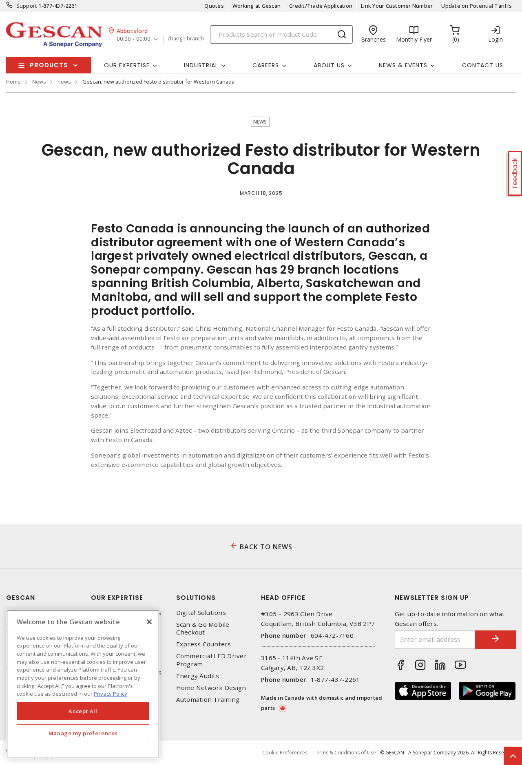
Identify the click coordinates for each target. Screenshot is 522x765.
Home (13, 81)
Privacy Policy (110, 693)
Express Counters (203, 644)
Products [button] (49, 65)
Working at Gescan (256, 5)
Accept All (83, 711)
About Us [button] (329, 65)
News (39, 81)
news (64, 81)
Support (26, 5)
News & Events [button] (403, 65)
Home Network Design (211, 688)
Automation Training (208, 699)
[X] (149, 622)
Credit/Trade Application (320, 5)
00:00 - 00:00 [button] (133, 38)
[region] (83, 684)
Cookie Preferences (284, 752)
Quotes (214, 5)
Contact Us (482, 65)
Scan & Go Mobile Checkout (203, 628)
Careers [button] (265, 65)
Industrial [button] (201, 65)
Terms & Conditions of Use (345, 752)
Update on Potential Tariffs (476, 5)
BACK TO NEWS (266, 546)
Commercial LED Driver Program (211, 660)
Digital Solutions (201, 613)
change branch (186, 38)
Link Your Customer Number (397, 5)
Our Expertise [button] (127, 65)
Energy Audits (197, 676)
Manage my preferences (83, 733)
